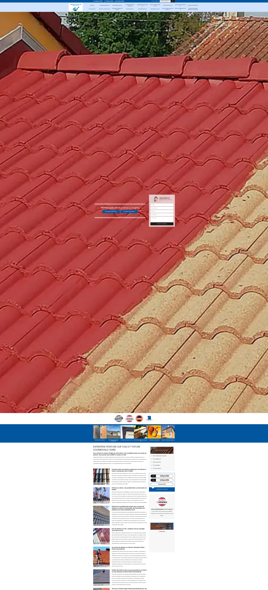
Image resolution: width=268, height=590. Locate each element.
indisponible (99, 1)
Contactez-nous (129, 211)
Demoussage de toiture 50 (117, 5)
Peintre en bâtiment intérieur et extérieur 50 (168, 9)
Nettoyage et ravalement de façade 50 (117, 9)
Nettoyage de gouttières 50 (105, 5)
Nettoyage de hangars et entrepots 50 (129, 5)
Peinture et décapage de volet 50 (180, 9)
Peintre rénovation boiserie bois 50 (155, 5)
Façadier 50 (92, 5)
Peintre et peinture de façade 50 (180, 5)
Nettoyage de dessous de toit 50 (142, 5)
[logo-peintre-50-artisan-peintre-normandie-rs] (76, 7)
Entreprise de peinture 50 (167, 5)
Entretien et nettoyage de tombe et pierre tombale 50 (193, 9)
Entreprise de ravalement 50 (193, 5)
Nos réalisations (111, 211)
